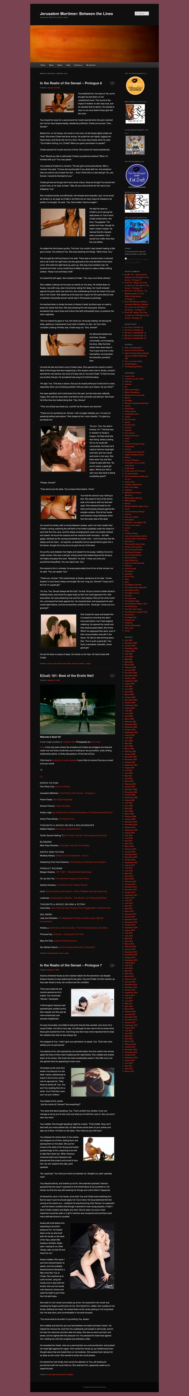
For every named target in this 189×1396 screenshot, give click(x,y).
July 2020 (128, 803)
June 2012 (129, 1063)
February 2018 (130, 881)
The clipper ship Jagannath (136, 587)
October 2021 (130, 762)
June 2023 (129, 713)
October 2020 (130, 794)
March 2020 (129, 813)
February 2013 (130, 1044)
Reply (88, 663)
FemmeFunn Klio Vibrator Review (72, 884)
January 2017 (130, 916)
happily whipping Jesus (134, 454)
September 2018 (131, 862)
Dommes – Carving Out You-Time (68, 934)
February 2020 (130, 816)
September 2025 (131, 648)
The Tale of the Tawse (133, 609)
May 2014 (128, 1003)
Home (43, 65)
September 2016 (131, 927)
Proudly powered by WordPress (94, 1387)
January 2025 (130, 670)
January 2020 (130, 819)
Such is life (129, 576)
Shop (68, 65)
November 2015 (131, 954)
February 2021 (130, 784)
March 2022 (129, 748)
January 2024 (130, 697)
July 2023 (128, 710)
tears (127, 582)
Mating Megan (130, 500)
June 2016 (129, 935)
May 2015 (128, 971)
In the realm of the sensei (62, 663)
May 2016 (128, 938)
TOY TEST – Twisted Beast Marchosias (74, 871)
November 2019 (131, 824)
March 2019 (129, 846)
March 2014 (129, 1009)
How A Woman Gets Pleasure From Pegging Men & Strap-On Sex (81, 907)
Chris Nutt (95, 741)
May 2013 (128, 1036)
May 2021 (128, 775)
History (127, 457)
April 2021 (129, 778)
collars (127, 416)
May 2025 (128, 659)
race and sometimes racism (136, 536)
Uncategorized (52, 953)
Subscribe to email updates (64, 760)
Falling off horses (132, 435)
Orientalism (129, 519)
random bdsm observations (136, 538)
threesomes (129, 614)
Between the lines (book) (134, 395)
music (127, 509)
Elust (42, 747)
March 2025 (129, 664)
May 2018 (128, 873)
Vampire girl (130, 620)
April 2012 (129, 1068)
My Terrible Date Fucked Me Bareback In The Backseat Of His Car (83, 812)
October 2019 (130, 827)
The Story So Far (66, 818)
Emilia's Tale (130, 425)
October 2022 (130, 729)
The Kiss (128, 595)
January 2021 (130, 786)
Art (126, 387)
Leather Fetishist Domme (65, 940)
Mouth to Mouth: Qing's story (136, 506)
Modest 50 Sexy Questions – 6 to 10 (72, 855)
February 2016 (130, 946)
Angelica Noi (69, 741)
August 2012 (130, 1060)
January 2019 (130, 851)
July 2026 (128, 640)
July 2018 (128, 868)
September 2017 (131, 895)
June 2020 (129, 805)
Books (59, 65)
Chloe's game (130, 411)
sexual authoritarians (133, 555)
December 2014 (131, 984)
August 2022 (130, 735)
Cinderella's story (132, 414)
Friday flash (129, 446)
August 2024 (130, 683)
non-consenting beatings (135, 511)
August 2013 (130, 1028)
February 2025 (130, 667)
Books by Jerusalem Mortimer (137, 403)
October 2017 (130, 892)
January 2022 (130, 754)
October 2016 (130, 925)
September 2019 (131, 830)
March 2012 (129, 1071)
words (127, 630)
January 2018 (130, 884)
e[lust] (127, 422)
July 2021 (128, 770)
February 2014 (130, 1011)
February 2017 (130, 914)
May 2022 (128, 743)
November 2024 (131, 675)
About (51, 65)
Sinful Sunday (130, 568)
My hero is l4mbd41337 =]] (135, 332)
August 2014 (130, 995)
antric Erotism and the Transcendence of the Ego (84, 835)
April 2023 (129, 716)
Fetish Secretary (62, 805)
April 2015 (129, 973)
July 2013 (128, 1030)
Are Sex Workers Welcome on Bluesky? (77, 947)
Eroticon (128, 427)
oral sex (128, 514)
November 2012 (131, 1052)
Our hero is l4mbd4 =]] (134, 327)
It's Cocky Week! (131, 473)
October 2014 (130, 990)
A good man (130, 376)
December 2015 (131, 952)
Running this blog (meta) (135, 544)
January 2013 (130, 1047)
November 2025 (131, 643)
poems (127, 528)
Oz (41, 776)
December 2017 (131, 887)
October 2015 (130, 957)
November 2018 (131, 857)
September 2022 (131, 732)
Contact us (78, 65)
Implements (129, 468)
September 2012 (131, 1057)
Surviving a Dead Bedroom (68, 828)
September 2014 (131, 992)
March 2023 (129, 719)
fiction (127, 438)
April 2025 (129, 662)
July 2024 (128, 686)
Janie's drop (130, 482)
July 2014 (128, 998)
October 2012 (130, 1055)
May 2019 (128, 841)
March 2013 (129, 1041)
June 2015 (129, 968)
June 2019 (129, 838)
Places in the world (132, 525)
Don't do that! (130, 419)
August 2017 (130, 897)
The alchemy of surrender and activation (88, 861)
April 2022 (129, 746)
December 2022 (131, 724)
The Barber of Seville (133, 584)
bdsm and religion (132, 389)
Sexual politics (131, 557)
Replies (69, 1374)
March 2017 (129, 911)
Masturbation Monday (133, 498)
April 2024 (129, 691)
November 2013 (131, 1019)
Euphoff (128, 430)
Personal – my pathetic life (135, 522)
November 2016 (131, 922)
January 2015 (130, 982)
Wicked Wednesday (132, 625)
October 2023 (130, 702)
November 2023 (131, 700)
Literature (128, 490)
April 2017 (129, 908)
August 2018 (130, 865)
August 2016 (130, 930)
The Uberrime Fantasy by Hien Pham (72, 878)
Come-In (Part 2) (62, 786)
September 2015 (131, 960)
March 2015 (129, 976)
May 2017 (128, 906)
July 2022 (128, 737)
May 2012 (128, 1066)
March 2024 (129, 694)
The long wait (130, 598)
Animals (128, 384)
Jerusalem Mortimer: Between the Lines (76, 13)
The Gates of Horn (132, 590)
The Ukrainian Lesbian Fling (136, 612)
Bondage (128, 400)
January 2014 (130, 1014)
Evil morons (130, 433)
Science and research (133, 547)
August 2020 (130, 800)
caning (49, 663)
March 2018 (129, 879)
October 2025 (130, 645)
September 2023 (131, 705)
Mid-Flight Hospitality (62, 799)
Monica (128, 503)
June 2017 (129, 903)
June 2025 (129, 656)
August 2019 (130, 832)
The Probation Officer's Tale (136, 603)
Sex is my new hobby (133, 361)
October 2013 (130, 1022)
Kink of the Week (131, 487)
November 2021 (131, 759)
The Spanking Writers (133, 366)
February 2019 (130, 849)
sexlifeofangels (131, 364)
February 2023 (130, 721)
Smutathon (129, 571)
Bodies (127, 397)
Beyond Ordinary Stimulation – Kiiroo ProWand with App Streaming (76, 891)
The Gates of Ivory (132, 593)
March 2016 (129, 944)
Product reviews (131, 533)
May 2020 (128, 808)
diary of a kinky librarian (134, 350)
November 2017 (131, 889)
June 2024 (129, 689)
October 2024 (130, 678)
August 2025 (130, 651)
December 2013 (131, 1017)
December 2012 (131, 1049)
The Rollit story (131, 606)
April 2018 (129, 876)
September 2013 (131, 1025)
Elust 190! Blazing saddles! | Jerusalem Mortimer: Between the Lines (136, 304)
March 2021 (129, 781)
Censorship (129, 408)
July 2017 (128, 900)
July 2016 (128, 933)
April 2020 (129, 811)
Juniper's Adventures (133, 484)
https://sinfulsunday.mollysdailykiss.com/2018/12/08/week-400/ (137, 356)
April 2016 (129, 941)
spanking (128, 574)
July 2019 (128, 835)
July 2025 (128, 654)
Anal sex (128, 381)
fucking (128, 449)
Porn (127, 530)
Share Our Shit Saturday (134, 563)
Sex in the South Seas (133, 549)
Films (127, 441)
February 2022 (130, 751)
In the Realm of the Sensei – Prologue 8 (71, 83)
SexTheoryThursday (133, 552)
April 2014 (129, 1006)
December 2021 (131, 756)
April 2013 (129, 1038)
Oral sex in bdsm (78, 663)
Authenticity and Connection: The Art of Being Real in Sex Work (78, 927)
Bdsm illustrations (132, 392)
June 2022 (129, 740)
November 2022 (131, 727)
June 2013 (129, 1033)
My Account (90, 65)
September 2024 (131, 681)
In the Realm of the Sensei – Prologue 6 (77, 793)
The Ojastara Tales (132, 601)
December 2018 (131, 854)
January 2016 (130, 949)
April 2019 (129, 843)
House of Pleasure (132, 460)
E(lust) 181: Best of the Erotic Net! (67, 675)
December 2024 (131, 672)
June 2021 (129, 773)
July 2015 (128, 965)
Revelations (129, 541)
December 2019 (131, 822)
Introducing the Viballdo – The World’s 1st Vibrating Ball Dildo (78, 897)
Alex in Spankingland (133, 347)
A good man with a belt (134, 378)
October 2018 (130, 860)
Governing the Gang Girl (134, 452)
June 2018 (129, 870)
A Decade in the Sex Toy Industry (74, 845)
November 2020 (131, 792)
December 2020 (131, 789)
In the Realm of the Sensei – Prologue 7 (71, 965)
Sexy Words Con (131, 560)
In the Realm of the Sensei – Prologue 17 (134, 296)
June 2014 (129, 1001)
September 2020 (131, 797)
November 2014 (131, 987)
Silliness (128, 565)
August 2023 (130, 708)
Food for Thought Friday (134, 444)
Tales (127, 579)
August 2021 (130, 767)
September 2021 (131, 765)
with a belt (129, 628)
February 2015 (130, 979)
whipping (128, 622)
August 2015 (130, 963)
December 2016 (131, 919)
